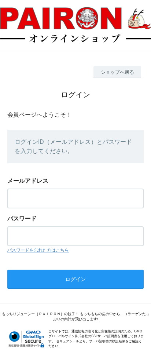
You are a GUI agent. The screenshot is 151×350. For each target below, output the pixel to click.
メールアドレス (27, 181)
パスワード (22, 218)
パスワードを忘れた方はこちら (38, 250)
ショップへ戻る (117, 72)
